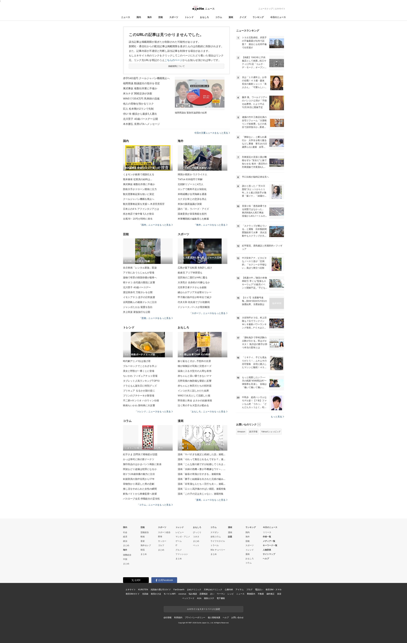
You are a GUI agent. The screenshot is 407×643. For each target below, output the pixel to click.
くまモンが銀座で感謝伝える (138, 174)
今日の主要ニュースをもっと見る (211, 132)
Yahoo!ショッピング (270, 431)
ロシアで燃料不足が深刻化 (192, 189)
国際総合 (127, 555)
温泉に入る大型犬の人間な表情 (194, 370)
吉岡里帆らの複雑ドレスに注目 (140, 302)
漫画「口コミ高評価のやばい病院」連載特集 (202, 488)
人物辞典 (267, 549)
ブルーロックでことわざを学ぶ (140, 365)
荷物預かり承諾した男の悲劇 (138, 483)
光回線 (145, 593)
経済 (125, 536)
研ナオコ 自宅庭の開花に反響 (139, 282)
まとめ (126, 545)
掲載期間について (176, 66)
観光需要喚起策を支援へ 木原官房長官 (144, 203)
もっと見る (276, 416)
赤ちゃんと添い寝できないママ (194, 375)
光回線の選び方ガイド (161, 589)
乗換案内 (251, 593)
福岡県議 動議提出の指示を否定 (141, 83)
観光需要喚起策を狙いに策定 (138, 194)
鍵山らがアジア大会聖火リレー (194, 292)
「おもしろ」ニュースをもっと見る (207, 411)
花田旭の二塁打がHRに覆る (193, 277)
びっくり (197, 532)
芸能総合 (145, 532)
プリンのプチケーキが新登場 (138, 395)
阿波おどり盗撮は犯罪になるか (140, 469)
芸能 (160, 17)
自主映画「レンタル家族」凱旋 (140, 267)
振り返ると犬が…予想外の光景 (194, 361)
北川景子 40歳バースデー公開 (140, 118)
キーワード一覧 (270, 545)
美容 (279, 593)
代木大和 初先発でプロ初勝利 (194, 302)
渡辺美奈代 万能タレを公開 (138, 292)
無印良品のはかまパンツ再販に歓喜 (142, 464)
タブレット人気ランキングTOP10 (141, 380)
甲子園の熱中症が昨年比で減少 (194, 297)
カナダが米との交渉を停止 (192, 199)
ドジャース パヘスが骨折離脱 (194, 307)
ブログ (249, 589)
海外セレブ (146, 545)
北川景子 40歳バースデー (137, 287)
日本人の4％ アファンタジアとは (141, 208)
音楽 (143, 541)
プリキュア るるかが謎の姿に (139, 390)
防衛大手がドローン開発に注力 (140, 189)
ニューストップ (265, 8)
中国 (125, 559)
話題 (230, 536)
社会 (125, 532)
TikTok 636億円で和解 (190, 179)
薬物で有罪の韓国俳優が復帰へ (140, 277)
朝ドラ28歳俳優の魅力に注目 (139, 474)
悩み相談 (193, 593)
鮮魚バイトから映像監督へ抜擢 (140, 493)
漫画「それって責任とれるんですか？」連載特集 (202, 459)
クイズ (243, 17)
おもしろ (204, 17)
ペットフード (188, 598)
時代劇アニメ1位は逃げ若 (137, 361)
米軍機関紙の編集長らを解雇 (193, 218)
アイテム (239, 589)
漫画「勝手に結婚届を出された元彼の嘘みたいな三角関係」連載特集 (202, 478)
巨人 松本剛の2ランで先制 (138, 108)
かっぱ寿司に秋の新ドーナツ (138, 459)
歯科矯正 (270, 593)
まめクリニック (194, 589)
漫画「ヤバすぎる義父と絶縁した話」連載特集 (202, 454)
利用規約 (178, 617)
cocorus (182, 593)
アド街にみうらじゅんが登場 (138, 272)
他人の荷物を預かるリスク (138, 103)
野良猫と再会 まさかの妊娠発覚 (195, 400)
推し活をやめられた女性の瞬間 (140, 488)
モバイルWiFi (170, 593)
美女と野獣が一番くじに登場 (138, 370)
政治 (125, 541)
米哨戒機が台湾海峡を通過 (192, 194)
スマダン (214, 532)
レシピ (231, 593)
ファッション (182, 554)
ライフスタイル (217, 541)
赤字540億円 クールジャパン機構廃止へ (146, 78)
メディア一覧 (269, 541)
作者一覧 (267, 536)
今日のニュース (278, 17)
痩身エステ (209, 598)
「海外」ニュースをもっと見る (209, 224)
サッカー (162, 541)
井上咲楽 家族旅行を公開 (136, 311)
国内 (139, 17)
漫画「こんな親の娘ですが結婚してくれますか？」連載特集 (202, 464)
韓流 (143, 549)
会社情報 (167, 617)
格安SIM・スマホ (274, 589)
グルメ (179, 549)
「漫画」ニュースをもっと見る (209, 499)
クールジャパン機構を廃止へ (138, 199)
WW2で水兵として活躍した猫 (194, 395)
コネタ (196, 536)
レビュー (180, 532)
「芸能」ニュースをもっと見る (155, 318)
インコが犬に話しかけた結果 (193, 390)
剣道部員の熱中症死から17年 (139, 478)
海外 (149, 17)
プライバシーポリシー (195, 617)
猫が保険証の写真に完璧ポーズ (194, 365)
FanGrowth (178, 589)
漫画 (231, 17)
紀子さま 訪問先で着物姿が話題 (140, 454)
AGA (199, 598)
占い (212, 593)
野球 (160, 536)
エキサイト (280, 8)
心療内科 (229, 589)
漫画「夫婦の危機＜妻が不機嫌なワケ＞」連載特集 (202, 469)
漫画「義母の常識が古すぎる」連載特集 (199, 474)
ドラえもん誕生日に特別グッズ (140, 385)
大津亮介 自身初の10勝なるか (194, 282)
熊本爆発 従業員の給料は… (137, 179)
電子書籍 (221, 598)
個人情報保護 (214, 617)
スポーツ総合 (164, 532)
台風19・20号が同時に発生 (138, 218)
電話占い (259, 589)
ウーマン (221, 593)
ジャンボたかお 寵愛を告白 (138, 307)
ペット (196, 545)
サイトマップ (269, 554)
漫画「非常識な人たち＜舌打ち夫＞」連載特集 (202, 483)
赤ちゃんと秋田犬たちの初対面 (194, 385)
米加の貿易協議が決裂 (190, 203)
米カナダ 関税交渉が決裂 (137, 93)
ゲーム (179, 541)
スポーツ (173, 17)
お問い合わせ (237, 617)
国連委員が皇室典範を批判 (192, 213)
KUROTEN (143, 589)
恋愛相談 (204, 593)
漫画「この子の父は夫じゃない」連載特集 (200, 493)
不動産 (261, 593)
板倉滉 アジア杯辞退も (190, 272)
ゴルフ (161, 545)
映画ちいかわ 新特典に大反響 (139, 405)
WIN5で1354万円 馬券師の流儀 (141, 98)
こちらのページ (174, 60)
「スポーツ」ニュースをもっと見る (207, 313)
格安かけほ (156, 593)
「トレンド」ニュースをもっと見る (153, 411)
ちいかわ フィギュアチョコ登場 (140, 375)
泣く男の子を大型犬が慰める (193, 405)
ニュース (125, 17)
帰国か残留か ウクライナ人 (192, 174)
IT (176, 545)
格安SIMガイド (133, 593)
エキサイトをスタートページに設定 (203, 609)
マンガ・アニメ (183, 536)
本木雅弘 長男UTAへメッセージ (141, 124)
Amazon (241, 431)
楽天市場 (253, 431)
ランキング (258, 17)
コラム (218, 17)
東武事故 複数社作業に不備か (140, 88)
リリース (267, 532)
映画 (143, 536)
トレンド (189, 17)
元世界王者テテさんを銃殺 (192, 287)
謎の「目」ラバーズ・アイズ (193, 208)
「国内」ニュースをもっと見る (155, 224)
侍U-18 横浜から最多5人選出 (140, 113)
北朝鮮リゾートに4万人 (190, 184)
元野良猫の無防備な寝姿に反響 (194, 380)
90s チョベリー (217, 549)
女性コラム (215, 536)
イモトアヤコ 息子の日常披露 (139, 297)
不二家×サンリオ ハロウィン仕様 (141, 400)
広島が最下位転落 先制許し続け (195, 267)
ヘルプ (266, 558)
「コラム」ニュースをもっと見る (154, 504)
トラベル (214, 545)
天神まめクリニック (213, 589)
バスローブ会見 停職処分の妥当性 (141, 498)
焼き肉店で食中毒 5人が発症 (138, 213)
